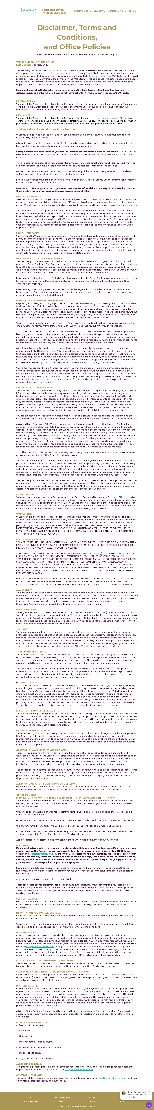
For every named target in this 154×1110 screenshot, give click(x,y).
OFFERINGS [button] (116, 11)
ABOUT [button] (98, 11)
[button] (90, 11)
